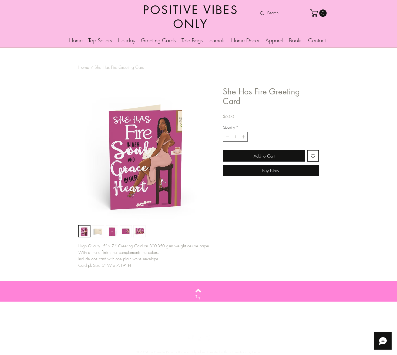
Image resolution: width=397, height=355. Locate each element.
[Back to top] (198, 290)
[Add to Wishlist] (313, 156)
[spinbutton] (235, 136)
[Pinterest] (198, 338)
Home (83, 67)
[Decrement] (227, 136)
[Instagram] (206, 338)
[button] (319, 13)
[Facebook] (190, 338)
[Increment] (244, 136)
